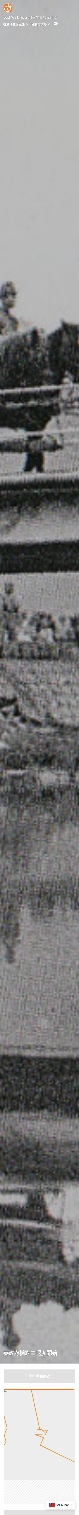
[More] (56, 24)
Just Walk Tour (15, 17)
